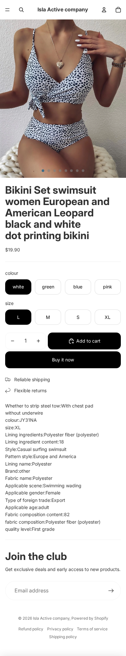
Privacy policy (60, 628)
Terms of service (92, 628)
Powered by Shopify (89, 618)
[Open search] (21, 10)
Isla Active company (51, 618)
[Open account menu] (104, 10)
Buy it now (63, 359)
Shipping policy (63, 636)
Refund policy (30, 628)
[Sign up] (111, 591)
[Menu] (7, 9)
